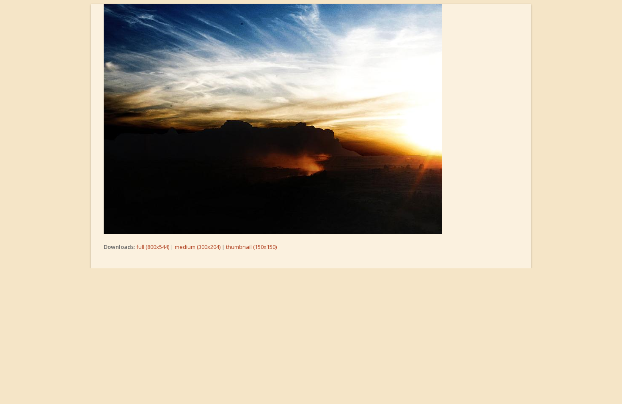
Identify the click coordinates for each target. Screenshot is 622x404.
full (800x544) (152, 247)
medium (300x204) (197, 247)
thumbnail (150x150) (251, 247)
